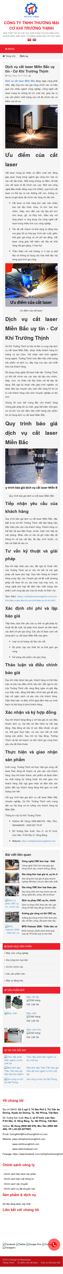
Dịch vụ (24, 56)
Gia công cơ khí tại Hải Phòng (42, 1079)
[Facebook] (9, 1243)
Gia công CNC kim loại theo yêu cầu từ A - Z (39, 887)
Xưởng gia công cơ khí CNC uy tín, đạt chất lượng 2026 (39, 913)
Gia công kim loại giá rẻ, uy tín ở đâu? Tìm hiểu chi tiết (40, 874)
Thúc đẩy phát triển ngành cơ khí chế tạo (41, 1058)
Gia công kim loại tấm (16, 960)
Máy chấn (31, 1013)
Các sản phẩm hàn (15, 973)
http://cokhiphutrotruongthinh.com (38, 841)
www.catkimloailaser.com (25, 1148)
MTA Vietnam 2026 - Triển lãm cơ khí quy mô (39, 926)
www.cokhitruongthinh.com (25, 1144)
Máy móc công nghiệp (16, 953)
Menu (10, 48)
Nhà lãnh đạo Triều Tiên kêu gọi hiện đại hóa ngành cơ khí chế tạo (42, 1071)
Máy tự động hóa (14, 980)
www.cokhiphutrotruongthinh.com (28, 1139)
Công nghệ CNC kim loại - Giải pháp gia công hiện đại (38, 861)
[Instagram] (9, 1247)
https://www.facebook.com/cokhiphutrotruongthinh (38, 1154)
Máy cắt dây (33, 996)
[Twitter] (20, 1243)
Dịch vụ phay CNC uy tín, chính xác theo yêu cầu (39, 900)
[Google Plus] (33, 1243)
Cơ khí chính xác (14, 966)
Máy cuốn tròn (34, 1029)
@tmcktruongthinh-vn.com (34, 1134)
